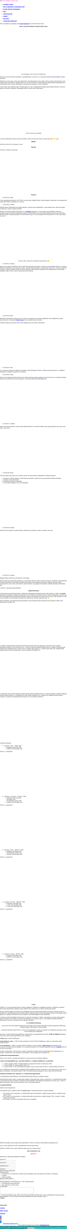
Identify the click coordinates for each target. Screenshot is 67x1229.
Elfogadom (30, 1228)
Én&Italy (28, 211)
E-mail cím (3, 1162)
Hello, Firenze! (4, 1210)
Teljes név (3, 1159)
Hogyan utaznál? (4, 1172)
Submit (2, 1198)
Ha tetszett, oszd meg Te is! (10, 1223)
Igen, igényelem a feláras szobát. (10, 1185)
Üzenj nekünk (3, 1186)
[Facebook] (33, 1216)
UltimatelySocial (44, 1225)
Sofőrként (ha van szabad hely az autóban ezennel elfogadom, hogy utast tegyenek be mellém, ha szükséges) (30, 1173)
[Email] (33, 1219)
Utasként (4, 1175)
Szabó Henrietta (24, 23)
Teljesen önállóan (6, 1177)
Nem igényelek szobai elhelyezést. (11, 1183)
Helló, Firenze (46, 1045)
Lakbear (2, 1208)
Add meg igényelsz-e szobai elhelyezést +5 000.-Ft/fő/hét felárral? (17, 1181)
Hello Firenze (20, 320)
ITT (58, 77)
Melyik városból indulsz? (7, 1178)
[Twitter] (33, 1220)
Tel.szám (3, 1169)
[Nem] (34, 1228)
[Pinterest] (33, 1217)
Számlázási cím (4, 1165)
